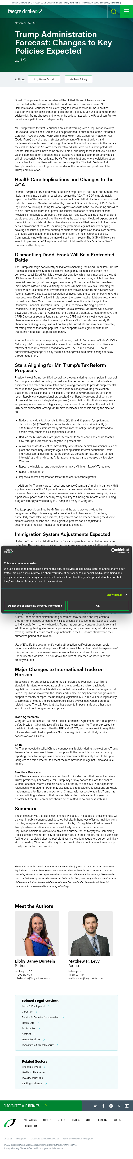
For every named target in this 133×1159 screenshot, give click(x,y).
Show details (114, 594)
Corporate (27, 1011)
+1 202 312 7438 (23, 974)
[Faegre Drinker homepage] (25, 11)
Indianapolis (74, 971)
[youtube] (127, 1106)
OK (98, 605)
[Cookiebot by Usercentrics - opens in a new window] (114, 550)
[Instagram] (111, 1106)
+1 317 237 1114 (76, 974)
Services (47, 1119)
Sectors (61, 1119)
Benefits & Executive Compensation (40, 1017)
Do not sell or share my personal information (35, 605)
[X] (118, 1106)
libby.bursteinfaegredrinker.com (32, 978)
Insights (75, 1119)
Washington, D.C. (24, 971)
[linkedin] (95, 1106)
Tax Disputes (28, 1028)
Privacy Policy (21, 1138)
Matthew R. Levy (78, 79)
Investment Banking (32, 1077)
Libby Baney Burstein (44, 79)
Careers (117, 1119)
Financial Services (31, 1066)
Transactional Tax (31, 1039)
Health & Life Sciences (34, 1072)
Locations (102, 1119)
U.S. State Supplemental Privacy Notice (45, 1138)
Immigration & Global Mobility (38, 1045)
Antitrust (26, 1033)
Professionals (30, 1119)
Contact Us (8, 1138)
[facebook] (103, 1106)
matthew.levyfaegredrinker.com (85, 978)
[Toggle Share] (23, 59)
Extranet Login (30, 1126)
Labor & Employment (33, 1006)
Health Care (28, 1022)
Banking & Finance (32, 1083)
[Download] (17, 59)
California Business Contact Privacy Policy (78, 1138)
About (88, 1119)
